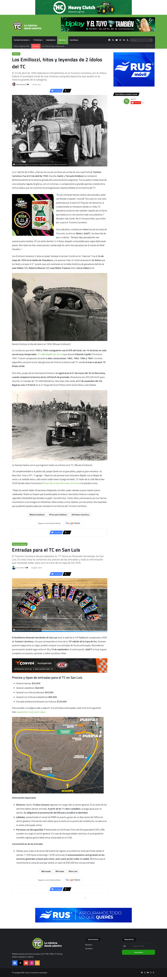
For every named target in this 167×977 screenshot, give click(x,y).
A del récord (50, 354)
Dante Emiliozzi (38, 514)
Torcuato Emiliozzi (58, 514)
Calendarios (50, 40)
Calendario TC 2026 (48, 46)
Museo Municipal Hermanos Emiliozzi (61, 483)
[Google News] (73, 523)
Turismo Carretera (21, 40)
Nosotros (88, 945)
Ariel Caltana (20, 84)
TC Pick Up (37, 40)
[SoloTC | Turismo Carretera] (26, 25)
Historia (62, 40)
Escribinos (74, 40)
